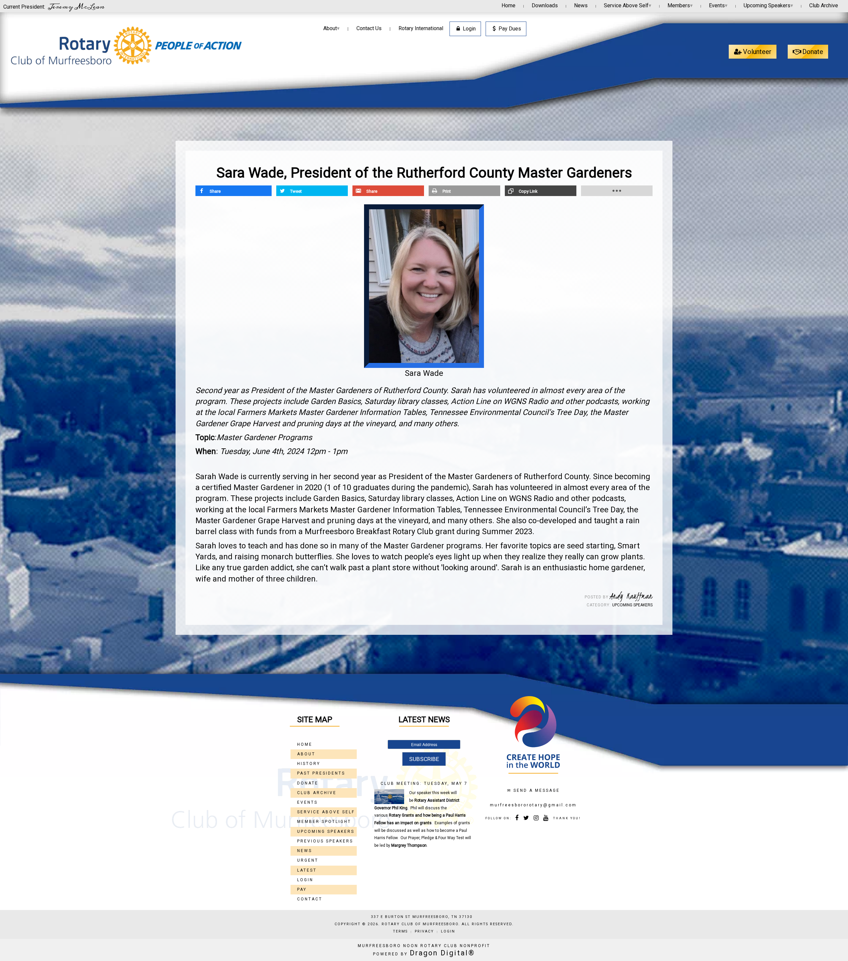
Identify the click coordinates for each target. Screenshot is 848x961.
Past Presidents (321, 773)
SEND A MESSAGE (536, 790)
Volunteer (757, 52)
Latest (307, 870)
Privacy (424, 931)
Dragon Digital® (442, 953)
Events (718, 5)
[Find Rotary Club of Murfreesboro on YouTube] (546, 818)
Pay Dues (510, 28)
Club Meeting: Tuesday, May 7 (424, 783)
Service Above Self (627, 5)
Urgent (307, 860)
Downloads (545, 5)
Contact (309, 899)
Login (469, 28)
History (308, 763)
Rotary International (420, 28)
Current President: (54, 6)
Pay (302, 889)
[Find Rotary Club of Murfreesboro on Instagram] (536, 818)
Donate (812, 52)
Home (508, 5)
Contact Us (369, 28)
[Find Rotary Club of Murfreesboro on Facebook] (517, 818)
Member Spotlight (324, 821)
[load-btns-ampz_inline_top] (617, 190)
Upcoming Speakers (768, 5)
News (581, 5)
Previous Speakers (325, 841)
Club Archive (823, 5)
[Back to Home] (126, 45)
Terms (400, 931)
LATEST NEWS (424, 719)
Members (680, 5)
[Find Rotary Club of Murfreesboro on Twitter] (527, 818)
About (331, 28)
